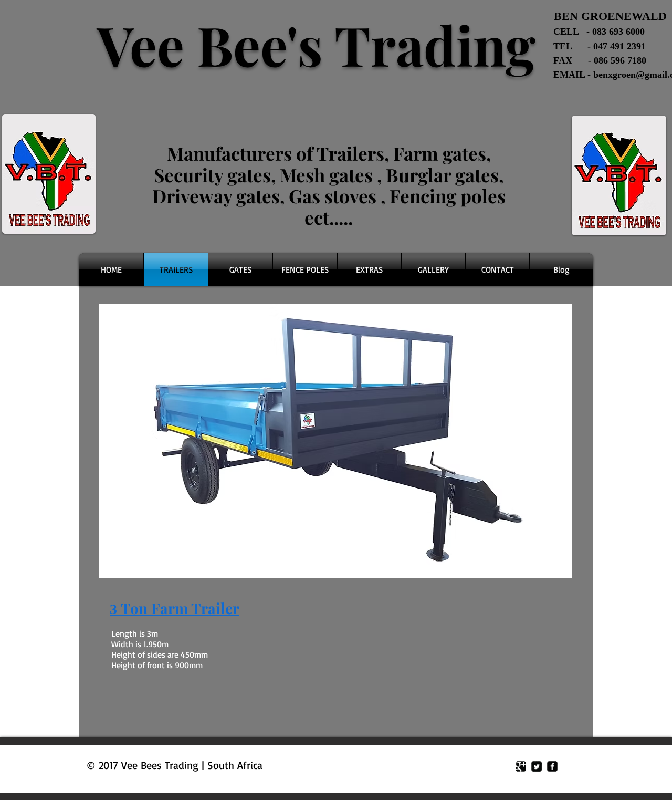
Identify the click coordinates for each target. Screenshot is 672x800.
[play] (550, 569)
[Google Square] (521, 766)
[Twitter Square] (536, 766)
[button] (335, 441)
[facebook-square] (552, 766)
